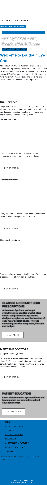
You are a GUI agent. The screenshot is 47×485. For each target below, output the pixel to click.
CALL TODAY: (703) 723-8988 (14, 20)
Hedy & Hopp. (31, 482)
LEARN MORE (11, 168)
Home (7, 422)
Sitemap (9, 451)
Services (9, 430)
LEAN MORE (12, 335)
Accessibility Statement (17, 443)
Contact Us (10, 439)
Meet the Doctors (14, 426)
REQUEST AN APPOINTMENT (14, 49)
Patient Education (14, 435)
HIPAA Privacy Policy (15, 447)
